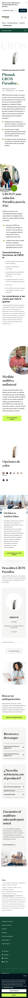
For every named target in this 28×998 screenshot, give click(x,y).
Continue (25, 975)
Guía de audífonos (8, 844)
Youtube (6, 961)
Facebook (6, 951)
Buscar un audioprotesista (14, 717)
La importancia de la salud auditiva (14, 553)
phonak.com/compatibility (8, 895)
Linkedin (6, 958)
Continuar (22, 10)
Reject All (14, 995)
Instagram (6, 954)
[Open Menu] (25, 17)
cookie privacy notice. (8, 987)
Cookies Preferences (14, 990)
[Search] (22, 17)
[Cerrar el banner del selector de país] (26, 2)
